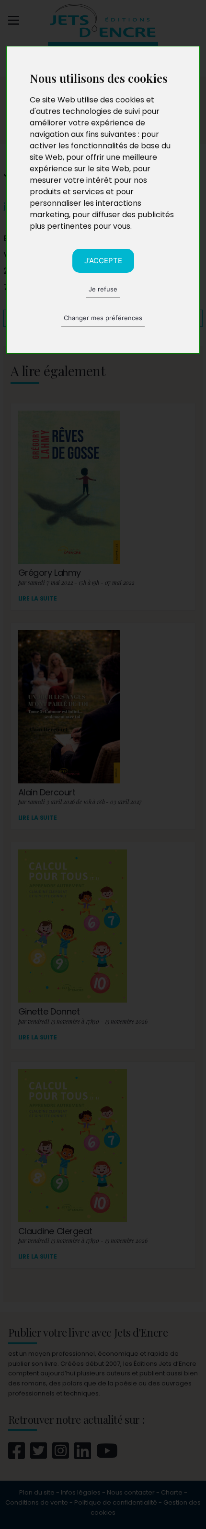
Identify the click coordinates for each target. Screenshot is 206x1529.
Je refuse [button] (103, 289)
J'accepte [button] (103, 260)
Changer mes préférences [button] (103, 318)
